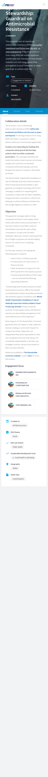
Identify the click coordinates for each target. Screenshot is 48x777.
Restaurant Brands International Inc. (24, 394)
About (5, 111)
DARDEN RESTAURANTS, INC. (24, 373)
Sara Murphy (16, 99)
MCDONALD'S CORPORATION (24, 384)
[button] (44, 4)
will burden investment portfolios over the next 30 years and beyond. (24, 48)
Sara (30, 356)
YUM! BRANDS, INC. (20, 405)
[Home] (8, 4)
